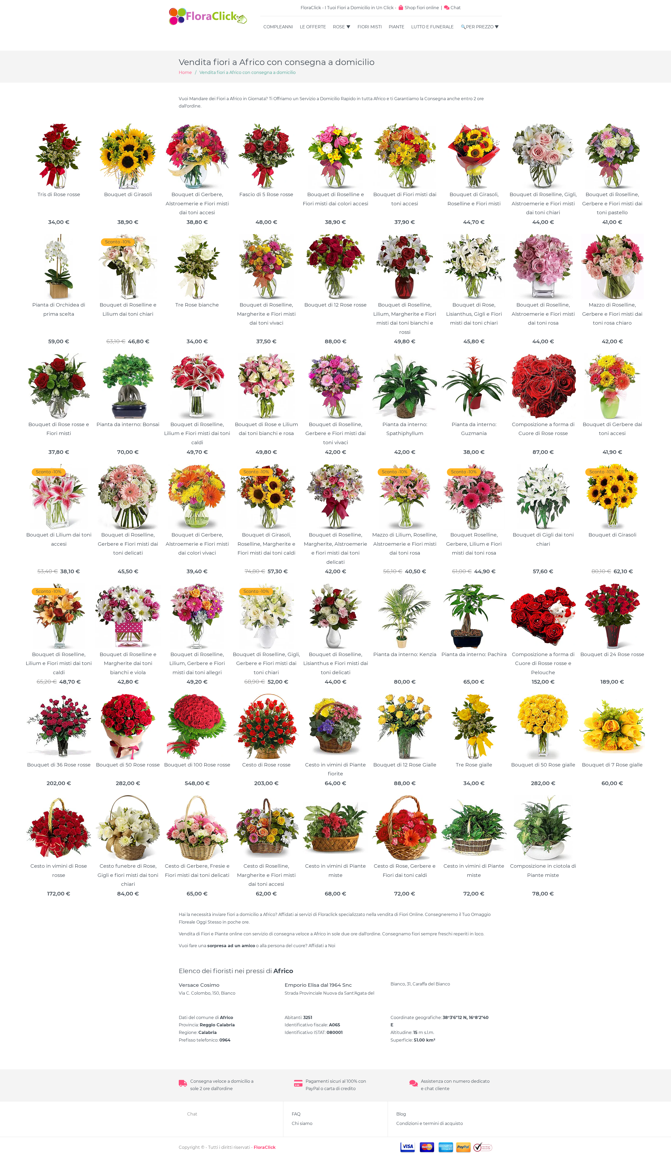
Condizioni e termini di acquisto (429, 1123)
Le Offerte (313, 26)
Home (185, 72)
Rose (339, 26)
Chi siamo (302, 1123)
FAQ (296, 1114)
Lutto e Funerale (432, 26)
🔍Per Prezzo (477, 26)
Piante (396, 26)
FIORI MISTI (370, 26)
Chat (455, 7)
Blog (401, 1114)
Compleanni (278, 26)
